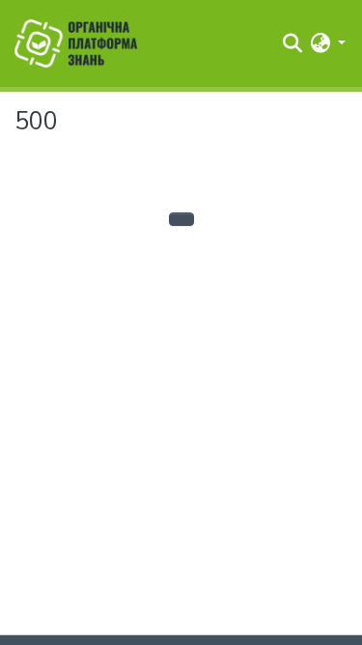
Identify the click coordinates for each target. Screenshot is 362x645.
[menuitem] (320, 43)
